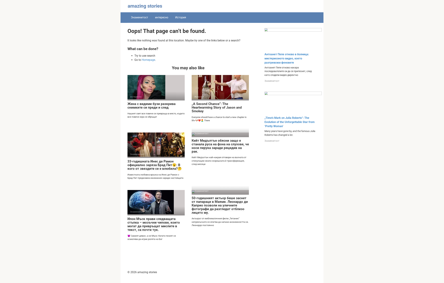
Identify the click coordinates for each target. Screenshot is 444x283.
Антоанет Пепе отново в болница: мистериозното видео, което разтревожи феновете (286, 58)
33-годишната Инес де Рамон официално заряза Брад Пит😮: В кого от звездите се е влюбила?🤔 (154, 165)
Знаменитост (139, 17)
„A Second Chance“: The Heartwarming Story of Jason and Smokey (217, 107)
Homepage (148, 59)
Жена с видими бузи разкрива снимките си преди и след (151, 105)
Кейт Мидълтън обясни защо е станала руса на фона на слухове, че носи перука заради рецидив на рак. (220, 146)
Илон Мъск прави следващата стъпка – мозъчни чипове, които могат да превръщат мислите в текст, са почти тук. (153, 224)
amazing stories (145, 6)
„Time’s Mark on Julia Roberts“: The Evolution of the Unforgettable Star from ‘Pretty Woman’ (289, 122)
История (180, 17)
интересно (161, 17)
